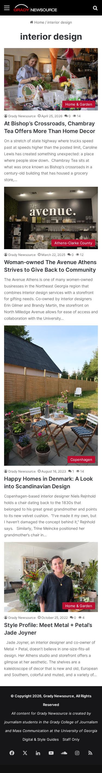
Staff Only (71, 739)
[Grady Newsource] (35, 8)
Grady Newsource (22, 116)
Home (38, 22)
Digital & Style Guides (41, 739)
